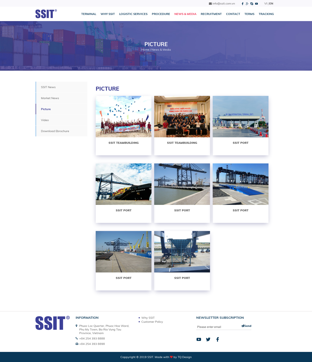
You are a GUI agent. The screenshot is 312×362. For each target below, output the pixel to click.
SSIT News (48, 87)
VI (265, 3)
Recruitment (211, 14)
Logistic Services (133, 14)
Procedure (161, 14)
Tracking (266, 14)
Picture (46, 109)
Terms (249, 14)
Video (45, 120)
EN (271, 3)
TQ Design (185, 357)
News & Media (185, 14)
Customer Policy (152, 321)
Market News (50, 98)
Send (247, 326)
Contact (233, 14)
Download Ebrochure (55, 131)
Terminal (88, 14)
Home (145, 49)
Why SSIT (108, 14)
